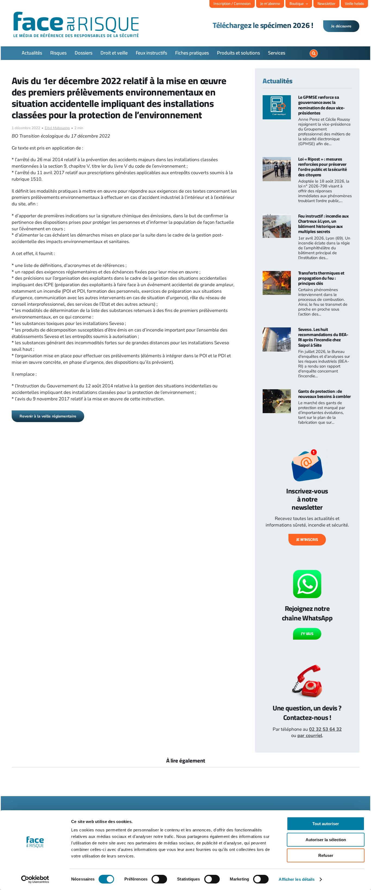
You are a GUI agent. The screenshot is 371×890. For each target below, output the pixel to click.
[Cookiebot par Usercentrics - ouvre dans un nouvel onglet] (35, 879)
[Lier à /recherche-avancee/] (314, 53)
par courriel (309, 735)
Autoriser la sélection (326, 839)
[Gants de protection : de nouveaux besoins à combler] (277, 392)
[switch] (159, 879)
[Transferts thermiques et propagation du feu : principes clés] (277, 274)
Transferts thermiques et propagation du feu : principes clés (321, 278)
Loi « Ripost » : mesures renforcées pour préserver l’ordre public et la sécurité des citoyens (322, 167)
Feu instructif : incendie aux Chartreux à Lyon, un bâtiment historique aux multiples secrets (323, 224)
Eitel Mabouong (57, 128)
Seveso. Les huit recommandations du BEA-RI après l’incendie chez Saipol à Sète (323, 337)
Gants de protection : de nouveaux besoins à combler (324, 393)
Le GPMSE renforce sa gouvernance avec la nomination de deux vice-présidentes (321, 105)
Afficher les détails (297, 879)
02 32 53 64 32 (325, 729)
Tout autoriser (325, 823)
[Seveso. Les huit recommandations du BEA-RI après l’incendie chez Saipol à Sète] (277, 330)
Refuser (325, 855)
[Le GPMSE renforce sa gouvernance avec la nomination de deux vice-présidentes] (277, 98)
